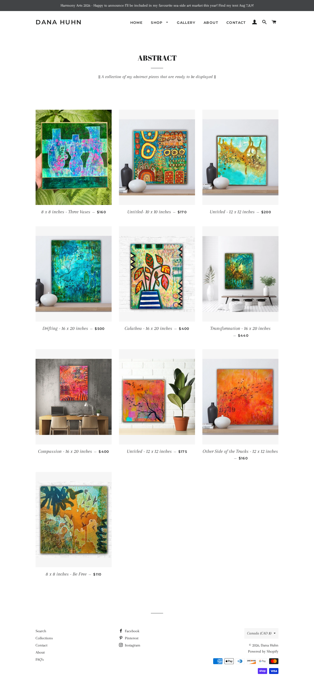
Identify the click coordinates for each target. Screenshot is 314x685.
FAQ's (40, 659)
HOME (136, 22)
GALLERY (186, 22)
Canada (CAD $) (259, 633)
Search (41, 631)
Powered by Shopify (263, 651)
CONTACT (236, 22)
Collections (44, 638)
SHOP (157, 22)
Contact (41, 645)
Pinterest (131, 638)
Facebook (131, 631)
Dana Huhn (59, 22)
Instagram (132, 645)
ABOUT (211, 22)
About (40, 652)
